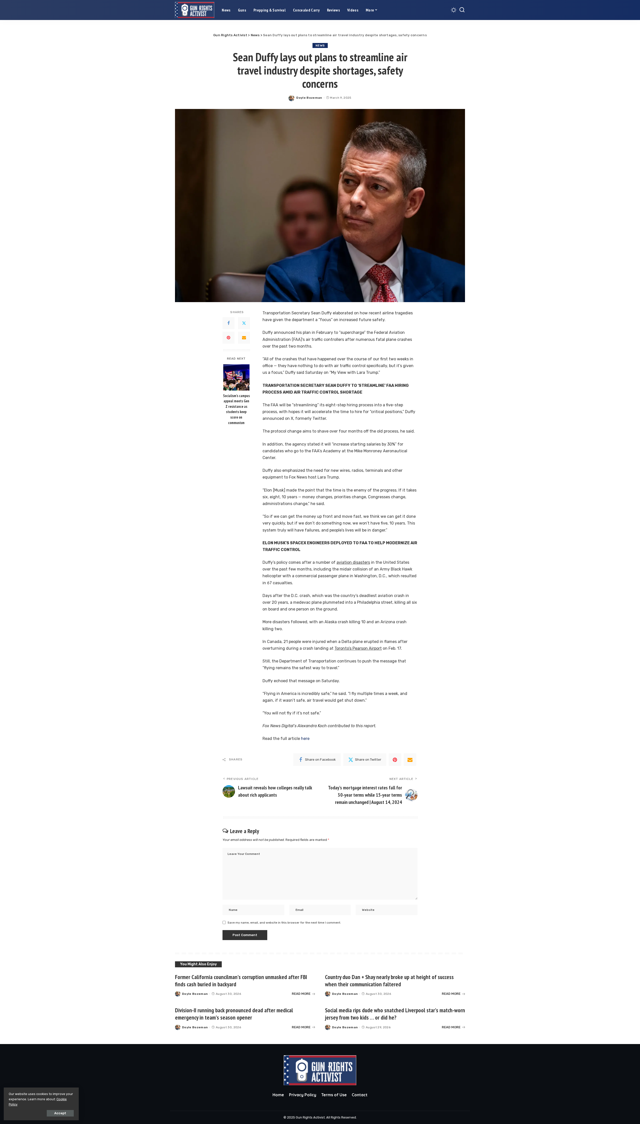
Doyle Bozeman (309, 97)
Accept (60, 1113)
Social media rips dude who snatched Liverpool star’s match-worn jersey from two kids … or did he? (395, 1014)
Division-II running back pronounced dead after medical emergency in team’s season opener (234, 1014)
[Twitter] (244, 323)
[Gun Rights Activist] (194, 10)
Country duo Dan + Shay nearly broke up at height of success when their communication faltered (389, 980)
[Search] (462, 10)
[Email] (244, 338)
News (320, 45)
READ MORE (301, 994)
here (305, 738)
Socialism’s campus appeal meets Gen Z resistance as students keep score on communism (236, 409)
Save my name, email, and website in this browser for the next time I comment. (284, 922)
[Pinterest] (228, 338)
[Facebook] (228, 323)
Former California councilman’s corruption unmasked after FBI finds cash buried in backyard (241, 980)
